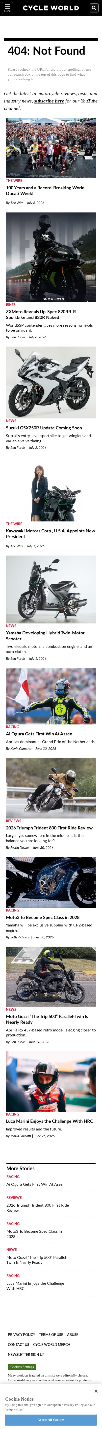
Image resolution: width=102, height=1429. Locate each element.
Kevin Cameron (21, 749)
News (11, 421)
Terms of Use (51, 1335)
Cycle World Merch (51, 1345)
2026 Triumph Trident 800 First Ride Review (49, 828)
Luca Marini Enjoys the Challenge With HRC (49, 1121)
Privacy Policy (21, 1335)
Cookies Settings (22, 1367)
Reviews (13, 821)
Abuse (72, 1335)
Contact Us (18, 1345)
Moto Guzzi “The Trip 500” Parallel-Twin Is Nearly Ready (37, 1260)
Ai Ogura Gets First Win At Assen (39, 734)
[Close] (96, 1391)
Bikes (11, 305)
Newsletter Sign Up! (27, 1355)
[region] (51, 1406)
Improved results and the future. (34, 1129)
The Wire (14, 181)
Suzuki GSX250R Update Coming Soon (44, 428)
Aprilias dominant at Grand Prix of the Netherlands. (51, 742)
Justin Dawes (19, 848)
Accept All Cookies (51, 1420)
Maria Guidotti (20, 1136)
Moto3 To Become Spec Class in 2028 (42, 918)
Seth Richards (20, 937)
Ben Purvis (18, 337)
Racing (12, 727)
